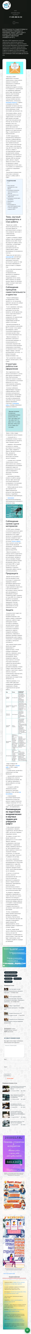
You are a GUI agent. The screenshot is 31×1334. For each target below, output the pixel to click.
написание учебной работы (11, 975)
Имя (5, 1059)
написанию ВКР (10, 256)
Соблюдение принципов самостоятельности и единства (13, 192)
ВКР (4, 966)
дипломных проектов (11, 102)
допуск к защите (15, 541)
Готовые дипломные (8, 963)
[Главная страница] (6, 5)
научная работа (8, 978)
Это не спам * (10, 1078)
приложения (11, 497)
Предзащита (10, 201)
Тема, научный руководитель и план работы (12, 187)
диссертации (8, 516)
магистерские (18, 514)
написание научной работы (11, 972)
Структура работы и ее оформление (13, 195)
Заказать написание (9, 1273)
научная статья (17, 978)
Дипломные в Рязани (20, 963)
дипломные (8, 514)
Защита (9, 203)
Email (5, 1067)
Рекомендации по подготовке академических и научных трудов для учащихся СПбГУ (14, 207)
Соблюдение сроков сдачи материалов (14, 199)
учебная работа (8, 981)
